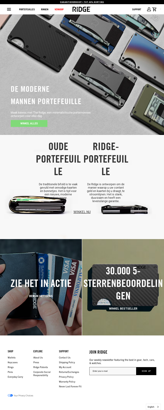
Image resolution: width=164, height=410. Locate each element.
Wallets (12, 357)
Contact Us (64, 357)
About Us (38, 357)
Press (36, 362)
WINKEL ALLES (29, 123)
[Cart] (154, 9)
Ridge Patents (40, 367)
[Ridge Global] (82, 9)
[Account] (149, 9)
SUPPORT (136, 9)
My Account (65, 367)
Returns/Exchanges (69, 371)
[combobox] (153, 407)
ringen (44, 9)
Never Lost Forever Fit (70, 386)
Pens (10, 371)
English (151, 407)
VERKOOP (59, 9)
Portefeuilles (27, 9)
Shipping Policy (67, 362)
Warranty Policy (67, 381)
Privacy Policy (66, 376)
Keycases (13, 362)
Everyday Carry (15, 376)
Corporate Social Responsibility (42, 373)
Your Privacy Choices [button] (23, 395)
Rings (11, 367)
